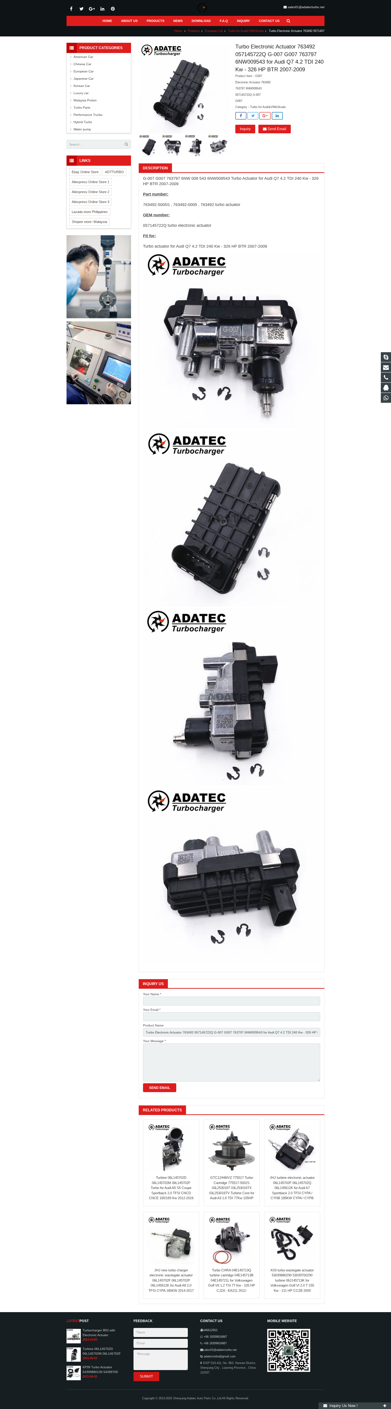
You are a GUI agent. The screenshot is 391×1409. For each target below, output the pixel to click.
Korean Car (82, 86)
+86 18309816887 (215, 1336)
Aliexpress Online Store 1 (90, 182)
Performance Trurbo (88, 115)
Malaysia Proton (85, 100)
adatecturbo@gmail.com (219, 1356)
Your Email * (151, 1010)
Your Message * (154, 1041)
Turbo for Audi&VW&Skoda (246, 31)
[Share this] (240, 116)
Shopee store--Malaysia (89, 222)
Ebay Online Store (85, 172)
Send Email (276, 129)
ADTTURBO (114, 172)
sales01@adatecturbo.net (306, 7)
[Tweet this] (252, 116)
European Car (214, 31)
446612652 (210, 1330)
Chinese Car (82, 64)
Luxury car (81, 93)
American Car (83, 57)
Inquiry (245, 129)
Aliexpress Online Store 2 (90, 192)
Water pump (82, 129)
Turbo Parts (82, 107)
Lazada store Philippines (90, 212)
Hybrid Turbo (83, 122)
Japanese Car (84, 78)
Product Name (153, 1025)
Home (178, 31)
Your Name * (152, 994)
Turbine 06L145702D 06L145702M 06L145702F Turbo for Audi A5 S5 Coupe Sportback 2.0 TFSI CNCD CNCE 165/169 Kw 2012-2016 (171, 1188)
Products (194, 31)
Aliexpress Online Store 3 (90, 202)
